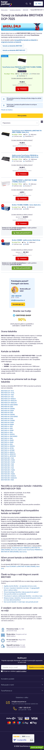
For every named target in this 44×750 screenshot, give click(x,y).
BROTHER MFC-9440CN (8, 476)
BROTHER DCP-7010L (7, 393)
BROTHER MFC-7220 (7, 458)
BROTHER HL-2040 (7, 438)
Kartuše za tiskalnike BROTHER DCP (14, 50)
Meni (39, 3)
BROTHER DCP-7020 (7, 395)
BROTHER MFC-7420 (7, 468)
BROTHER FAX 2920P (7, 422)
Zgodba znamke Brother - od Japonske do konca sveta (20, 586)
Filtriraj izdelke (22, 115)
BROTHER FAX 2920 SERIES (9, 416)
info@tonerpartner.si (18, 300)
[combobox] (20, 123)
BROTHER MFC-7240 (7, 464)
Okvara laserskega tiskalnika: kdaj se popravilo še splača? (21, 592)
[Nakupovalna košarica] (30, 3)
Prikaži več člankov (7, 110)
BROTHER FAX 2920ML (8, 420)
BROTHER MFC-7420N (8, 470)
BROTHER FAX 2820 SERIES (9, 404)
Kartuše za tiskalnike (15, 10)
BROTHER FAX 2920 (7, 418)
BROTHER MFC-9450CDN (9, 478)
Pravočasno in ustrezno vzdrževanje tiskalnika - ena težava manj (23, 596)
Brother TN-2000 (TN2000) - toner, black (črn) (26, 205)
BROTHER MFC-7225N (8, 462)
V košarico (23, 89)
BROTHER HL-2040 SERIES (9, 436)
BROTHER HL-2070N (7, 448)
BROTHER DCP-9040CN (8, 399)
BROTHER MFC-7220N (8, 460)
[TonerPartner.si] (6, 3)
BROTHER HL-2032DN (8, 434)
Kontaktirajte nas (18, 304)
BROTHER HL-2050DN (8, 446)
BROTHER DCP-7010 (7, 391)
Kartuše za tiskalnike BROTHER (12, 46)
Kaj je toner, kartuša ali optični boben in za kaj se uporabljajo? (22, 105)
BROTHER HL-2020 (7, 426)
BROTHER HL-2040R (7, 442)
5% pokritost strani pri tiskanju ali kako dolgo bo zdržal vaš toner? (24, 99)
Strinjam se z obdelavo (14, 671)
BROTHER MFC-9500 (7, 480)
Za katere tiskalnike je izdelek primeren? (22, 78)
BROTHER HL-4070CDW (8, 456)
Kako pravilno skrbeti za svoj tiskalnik (15, 594)
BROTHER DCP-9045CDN (9, 402)
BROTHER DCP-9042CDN (9, 400)
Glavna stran (4, 10)
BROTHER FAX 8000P (7, 424)
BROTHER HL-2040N (7, 440)
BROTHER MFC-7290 (7, 466)
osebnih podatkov (21, 671)
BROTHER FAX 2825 (7, 412)
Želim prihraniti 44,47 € (23, 233)
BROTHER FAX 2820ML (8, 408)
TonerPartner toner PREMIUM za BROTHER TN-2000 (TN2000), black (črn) (22, 67)
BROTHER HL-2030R (7, 430)
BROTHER (25, 10)
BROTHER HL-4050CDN (8, 454)
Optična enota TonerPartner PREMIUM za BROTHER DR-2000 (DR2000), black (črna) (25, 156)
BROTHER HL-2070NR (7, 450)
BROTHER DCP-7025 (7, 397)
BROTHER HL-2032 (7, 432)
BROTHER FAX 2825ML (8, 414)
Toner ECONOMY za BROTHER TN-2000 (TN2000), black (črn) (24, 180)
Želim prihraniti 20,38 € (23, 268)
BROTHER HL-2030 (7, 428)
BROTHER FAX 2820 (7, 406)
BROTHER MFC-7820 (7, 472)
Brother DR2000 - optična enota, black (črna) (26, 240)
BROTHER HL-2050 (7, 444)
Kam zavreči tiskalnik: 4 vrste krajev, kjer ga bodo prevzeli (21, 602)
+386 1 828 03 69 (16, 296)
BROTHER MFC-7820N (8, 474)
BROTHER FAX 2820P (7, 410)
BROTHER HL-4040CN (8, 452)
